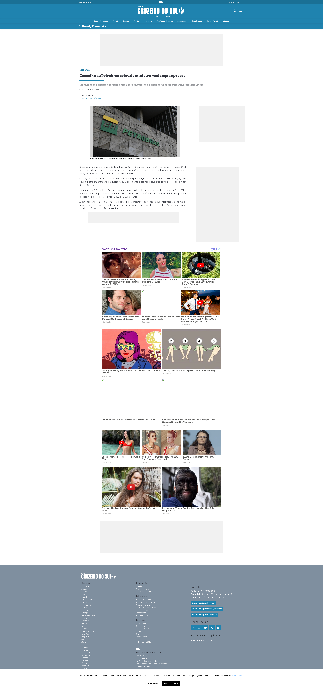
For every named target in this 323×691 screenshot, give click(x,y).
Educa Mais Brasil (88, 615)
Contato (240, 2)
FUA (138, 649)
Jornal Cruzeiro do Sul (161, 10)
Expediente (140, 586)
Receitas (84, 647)
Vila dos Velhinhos (143, 666)
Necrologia (85, 653)
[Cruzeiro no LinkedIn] (218, 627)
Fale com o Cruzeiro (143, 600)
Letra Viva (85, 634)
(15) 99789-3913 (208, 591)
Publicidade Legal (143, 610)
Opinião (126, 21)
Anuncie (232, 2)
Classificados (197, 21)
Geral (115, 21)
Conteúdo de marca (165, 21)
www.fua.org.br (141, 656)
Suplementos (181, 21)
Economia (85, 621)
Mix (82, 639)
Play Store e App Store (201, 640)
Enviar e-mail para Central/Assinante (207, 609)
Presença (85, 658)
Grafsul (138, 634)
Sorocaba (104, 21)
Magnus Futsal (86, 637)
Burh (137, 639)
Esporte (149, 21)
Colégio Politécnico (143, 658)
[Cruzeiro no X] (212, 627)
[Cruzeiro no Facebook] (193, 627)
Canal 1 (84, 597)
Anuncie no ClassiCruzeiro (146, 608)
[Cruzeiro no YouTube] (205, 627)
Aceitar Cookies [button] (171, 683)
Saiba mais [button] (237, 676)
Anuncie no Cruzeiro (143, 605)
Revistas (84, 650)
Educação (85, 613)
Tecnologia (85, 666)
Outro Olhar (85, 655)
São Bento (85, 660)
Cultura (137, 21)
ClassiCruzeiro (141, 623)
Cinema (84, 602)
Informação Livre (87, 631)
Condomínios (86, 605)
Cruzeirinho (85, 608)
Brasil (83, 594)
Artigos (84, 592)
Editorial (84, 623)
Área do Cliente (85, 2)
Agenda (84, 589)
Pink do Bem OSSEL (143, 642)
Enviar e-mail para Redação (203, 603)
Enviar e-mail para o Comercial (204, 615)
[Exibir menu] (241, 11)
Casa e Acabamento (89, 600)
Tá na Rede (85, 663)
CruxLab (139, 631)
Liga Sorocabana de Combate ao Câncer (151, 664)
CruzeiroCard (141, 626)
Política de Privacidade (145, 592)
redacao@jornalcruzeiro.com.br (91, 98)
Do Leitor (84, 610)
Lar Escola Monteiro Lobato (146, 661)
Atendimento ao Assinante (146, 602)
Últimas (226, 21)
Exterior (84, 626)
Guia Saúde (85, 629)
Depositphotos (141, 637)
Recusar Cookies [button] (152, 683)
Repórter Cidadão (143, 613)
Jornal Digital (212, 21)
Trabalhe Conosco (143, 615)
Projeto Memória (142, 589)
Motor (83, 642)
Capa (96, 21)
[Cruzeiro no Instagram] (199, 627)
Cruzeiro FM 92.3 (142, 629)
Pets (83, 645)
